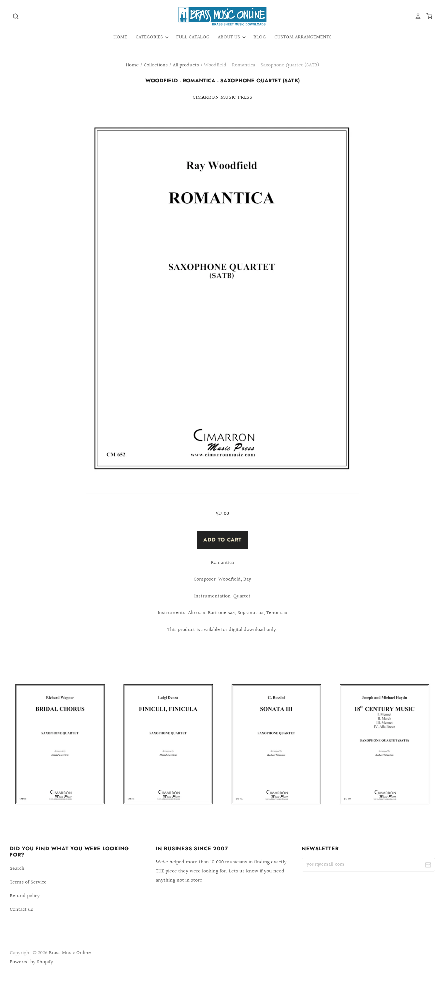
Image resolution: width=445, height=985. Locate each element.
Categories (150, 37)
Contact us (21, 910)
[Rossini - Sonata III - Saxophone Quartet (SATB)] (276, 744)
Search (17, 869)
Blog (259, 37)
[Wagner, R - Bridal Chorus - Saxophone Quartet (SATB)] (60, 744)
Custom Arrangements (303, 37)
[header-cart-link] (427, 16)
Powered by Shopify (31, 962)
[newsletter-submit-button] (428, 865)
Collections (156, 65)
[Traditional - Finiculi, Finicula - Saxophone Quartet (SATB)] (168, 744)
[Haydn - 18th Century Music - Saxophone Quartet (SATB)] (385, 744)
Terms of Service (28, 882)
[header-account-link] (415, 16)
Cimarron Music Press (222, 97)
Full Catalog (192, 37)
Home (120, 37)
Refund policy (25, 896)
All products (186, 65)
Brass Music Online (70, 953)
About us (229, 37)
